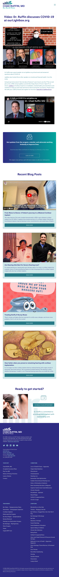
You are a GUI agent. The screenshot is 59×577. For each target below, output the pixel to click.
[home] (14, 5)
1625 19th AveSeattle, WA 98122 (7, 451)
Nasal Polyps (34, 495)
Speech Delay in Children (37, 527)
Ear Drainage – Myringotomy (10, 523)
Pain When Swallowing (37, 552)
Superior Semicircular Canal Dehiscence (41, 487)
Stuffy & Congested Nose (37, 497)
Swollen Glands (35, 556)
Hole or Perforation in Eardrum (39, 483)
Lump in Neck (34, 561)
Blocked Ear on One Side (37, 507)
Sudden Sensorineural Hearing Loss (40, 480)
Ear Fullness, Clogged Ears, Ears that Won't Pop (42, 512)
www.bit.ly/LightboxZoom (44, 89)
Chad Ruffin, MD (7, 466)
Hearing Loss (34, 476)
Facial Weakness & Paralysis (38, 525)
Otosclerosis (34, 471)
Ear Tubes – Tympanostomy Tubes (12, 507)
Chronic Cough (35, 499)
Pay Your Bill (6, 471)
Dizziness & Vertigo (36, 520)
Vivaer (4, 528)
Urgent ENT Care (7, 530)
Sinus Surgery (7, 526)
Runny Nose (34, 532)
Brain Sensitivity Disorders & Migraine (41, 485)
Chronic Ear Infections (36, 530)
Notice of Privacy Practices (10, 473)
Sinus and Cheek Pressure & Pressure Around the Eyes (43, 538)
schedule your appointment (44, 405)
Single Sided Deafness (37, 469)
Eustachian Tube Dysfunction (38, 478)
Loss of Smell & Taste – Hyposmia (40, 466)
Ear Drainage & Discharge (37, 516)
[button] (54, 4)
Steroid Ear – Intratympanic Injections (13, 509)
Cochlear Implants (8, 512)
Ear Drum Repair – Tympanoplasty (12, 516)
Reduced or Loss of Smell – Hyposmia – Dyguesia (41, 542)
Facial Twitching (35, 523)
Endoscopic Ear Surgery (9, 514)
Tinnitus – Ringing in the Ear (38, 509)
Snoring (33, 554)
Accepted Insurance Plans (10, 469)
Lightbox (11, 86)
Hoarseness (34, 559)
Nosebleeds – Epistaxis (37, 492)
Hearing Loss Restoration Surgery (12, 521)
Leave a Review (7, 476)
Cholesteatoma (35, 473)
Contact (5, 478)
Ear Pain (33, 518)
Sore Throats (34, 549)
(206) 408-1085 (10, 454)
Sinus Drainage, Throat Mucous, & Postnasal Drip (42, 546)
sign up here (29, 155)
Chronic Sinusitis (35, 490)
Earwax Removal (7, 519)
